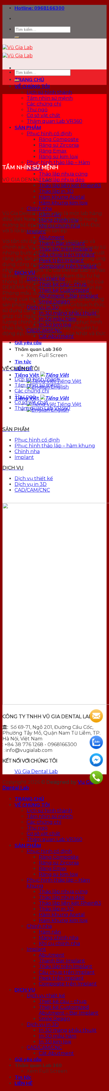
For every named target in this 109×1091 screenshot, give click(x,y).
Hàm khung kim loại (63, 203)
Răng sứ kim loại (58, 157)
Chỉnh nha (39, 208)
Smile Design (54, 1019)
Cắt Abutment (56, 1053)
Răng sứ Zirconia (59, 145)
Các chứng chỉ (44, 104)
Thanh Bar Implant (62, 961)
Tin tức (23, 362)
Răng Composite (59, 139)
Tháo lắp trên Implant (65, 966)
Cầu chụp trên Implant (67, 972)
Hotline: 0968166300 (39, 8)
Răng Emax (53, 151)
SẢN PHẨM (28, 127)
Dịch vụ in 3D (31, 484)
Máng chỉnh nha (58, 938)
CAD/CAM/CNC (32, 490)
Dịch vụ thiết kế (34, 478)
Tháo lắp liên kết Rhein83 (70, 185)
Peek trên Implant (61, 978)
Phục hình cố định (49, 133)
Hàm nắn (50, 932)
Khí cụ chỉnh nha (59, 943)
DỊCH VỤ (25, 990)
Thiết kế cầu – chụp (63, 1001)
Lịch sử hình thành (49, 92)
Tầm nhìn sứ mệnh (50, 98)
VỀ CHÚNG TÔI (32, 86)
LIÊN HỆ (24, 1083)
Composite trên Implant (68, 984)
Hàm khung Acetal (62, 197)
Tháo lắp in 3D (56, 191)
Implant (24, 457)
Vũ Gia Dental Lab (36, 771)
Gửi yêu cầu (28, 342)
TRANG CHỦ (29, 79)
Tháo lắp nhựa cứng (63, 174)
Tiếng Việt (27, 375)
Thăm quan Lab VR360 (54, 121)
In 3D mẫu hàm (57, 1036)
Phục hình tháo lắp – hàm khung (55, 446)
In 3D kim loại (55, 1042)
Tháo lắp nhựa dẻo (61, 180)
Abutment (51, 237)
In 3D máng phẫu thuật (68, 1030)
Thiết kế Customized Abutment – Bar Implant (68, 1010)
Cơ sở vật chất (43, 115)
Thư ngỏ (37, 110)
